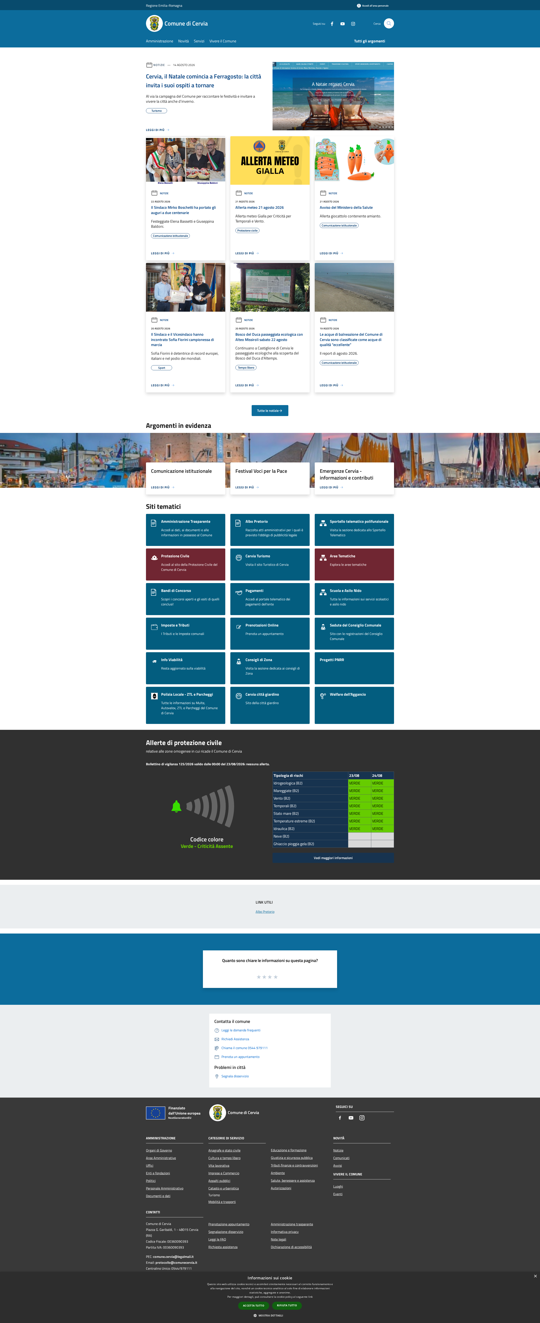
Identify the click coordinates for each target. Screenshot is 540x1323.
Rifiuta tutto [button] (287, 1305)
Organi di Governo (159, 1150)
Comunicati (341, 1157)
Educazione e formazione (288, 1150)
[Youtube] (341, 23)
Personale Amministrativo (164, 1188)
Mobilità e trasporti (222, 1201)
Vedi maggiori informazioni (333, 857)
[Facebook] (330, 23)
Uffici (149, 1165)
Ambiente (278, 1172)
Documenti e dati (158, 1195)
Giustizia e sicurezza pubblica (292, 1157)
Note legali (278, 1239)
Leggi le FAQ (217, 1239)
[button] (270, 1315)
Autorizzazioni (281, 1188)
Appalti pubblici (219, 1180)
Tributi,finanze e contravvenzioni (294, 1165)
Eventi (338, 1193)
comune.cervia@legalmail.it (173, 1256)
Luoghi (338, 1186)
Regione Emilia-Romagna (164, 5)
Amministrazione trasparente (292, 1224)
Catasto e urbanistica (223, 1188)
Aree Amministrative (161, 1157)
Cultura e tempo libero (224, 1157)
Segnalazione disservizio (225, 1231)
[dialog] (270, 1297)
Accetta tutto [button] (253, 1305)
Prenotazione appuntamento (228, 1224)
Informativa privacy (285, 1231)
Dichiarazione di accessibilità (291, 1246)
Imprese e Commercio (223, 1173)
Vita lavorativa (218, 1165)
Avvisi (337, 1165)
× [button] (535, 1276)
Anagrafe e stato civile (224, 1150)
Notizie (159, 65)
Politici (151, 1180)
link (310, 1297)
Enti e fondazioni (158, 1173)
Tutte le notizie (268, 410)
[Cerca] (389, 23)
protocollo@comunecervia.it (176, 1262)
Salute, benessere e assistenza (293, 1180)
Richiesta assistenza (223, 1246)
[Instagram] (351, 23)
